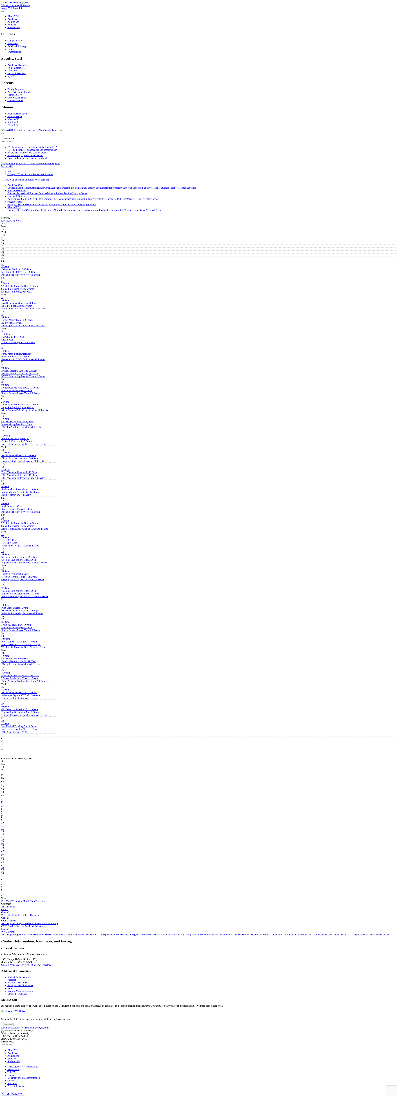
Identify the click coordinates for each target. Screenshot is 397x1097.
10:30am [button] (16, 270)
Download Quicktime (38, 1027)
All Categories (8, 923)
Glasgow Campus (312, 934)
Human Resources (16, 67)
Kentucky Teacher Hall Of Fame (111, 199)
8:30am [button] (14, 454)
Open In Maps (8, 965)
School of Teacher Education (182, 187)
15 (2, 500)
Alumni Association (17, 113)
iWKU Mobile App (17, 46)
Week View (17, 901)
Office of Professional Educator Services (27, 193)
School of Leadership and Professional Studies (145, 187)
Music (151, 934)
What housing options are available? (25, 155)
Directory (12, 70)
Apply (4, 8)
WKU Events (8, 931)
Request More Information (20, 991)
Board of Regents (130, 934)
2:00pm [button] (15, 284)
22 (2, 619)
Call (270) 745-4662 (26, 965)
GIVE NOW (18, 1011)
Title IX (11, 1072)
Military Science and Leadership (95, 187)
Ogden (18, 934)
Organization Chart (35, 210)
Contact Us (12, 1080)
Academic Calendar (17, 65)
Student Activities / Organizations (207, 934)
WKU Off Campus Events (354, 934)
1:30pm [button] (16, 609)
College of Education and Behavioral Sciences (30, 174)
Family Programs (15, 89)
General (5, 912)
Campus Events (58, 934)
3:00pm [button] (10, 341)
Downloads (7, 1025)
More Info (18, 8)
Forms (30, 204)
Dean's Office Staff (16, 210)
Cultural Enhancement (378, 934)
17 (2, 534)
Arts (75, 934)
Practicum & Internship (46, 923)
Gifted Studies (44, 199)
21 (2, 602)
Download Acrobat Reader (14, 1027)
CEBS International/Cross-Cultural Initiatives (73, 199)
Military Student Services (59, 193)
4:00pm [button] (19, 406)
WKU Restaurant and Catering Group (172, 934)
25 (2, 670)
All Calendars (8, 906)
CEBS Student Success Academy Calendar (22, 926)
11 (2, 433)
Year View (40, 901)
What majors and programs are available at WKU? (32, 147)
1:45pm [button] (19, 304)
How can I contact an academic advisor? (27, 158)
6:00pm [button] (17, 290)
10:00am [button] (19, 375)
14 (2, 483)
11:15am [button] (16, 355)
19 (2, 568)
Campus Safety (14, 40)
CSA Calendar (8, 920)
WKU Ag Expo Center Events (107, 934)
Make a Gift (13, 119)
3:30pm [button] (19, 287)
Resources (38, 204)
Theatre (242, 934)
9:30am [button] (15, 488)
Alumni (69, 934)
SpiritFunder (13, 122)
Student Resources (16, 190)
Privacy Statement (16, 1086)
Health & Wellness (16, 73)
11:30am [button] (19, 679)
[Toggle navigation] (2, 180)
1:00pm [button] (10, 606)
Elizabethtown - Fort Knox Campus (285, 934)
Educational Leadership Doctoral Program (58, 187)
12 (2, 449)
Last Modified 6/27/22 (12, 1094)
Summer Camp (231, 934)
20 (2, 585)
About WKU (13, 16)
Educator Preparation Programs (105, 210)
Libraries (143, 934)
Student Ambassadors (18, 977)
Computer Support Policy (55, 204)
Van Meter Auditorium (257, 934)
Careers (11, 1075)
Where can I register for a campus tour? (26, 152)
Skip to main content (11, 2)
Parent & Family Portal (18, 92)
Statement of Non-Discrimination (23, 1077)
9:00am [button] (15, 301)
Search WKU (8, 138)
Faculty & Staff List (17, 204)
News (57, 210)
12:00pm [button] (15, 358)
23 (2, 636)
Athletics (11, 24)
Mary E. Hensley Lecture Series (142, 199)
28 (2, 720)
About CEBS (14, 207)
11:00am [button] (18, 273)
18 (2, 551)
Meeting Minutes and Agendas (75, 210)
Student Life (13, 27)
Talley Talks (21, 923)
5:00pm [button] (16, 307)
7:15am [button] (12, 544)
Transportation (14, 51)
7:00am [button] (13, 420)
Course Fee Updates (17, 993)
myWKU (12, 76)
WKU (10, 171)
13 (2, 466)
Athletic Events (84, 934)
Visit (10, 8)
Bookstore (12, 43)
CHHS (46, 934)
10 (2, 416)
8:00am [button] (7, 504)
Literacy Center (79, 193)
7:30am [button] (11, 267)
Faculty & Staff (14, 201)
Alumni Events (14, 116)
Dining (10, 49)
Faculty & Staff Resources (20, 985)
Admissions (13, 22)
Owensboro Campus (331, 934)
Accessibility (13, 1069)
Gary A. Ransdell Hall (151, 210)
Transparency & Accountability (22, 1066)
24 (2, 653)
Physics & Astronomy (32, 934)
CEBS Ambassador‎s (130, 210)
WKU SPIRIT (14, 124)
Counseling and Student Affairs (22, 187)
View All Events (32, 274)
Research (49, 210)
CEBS (4, 909)
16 (2, 517)
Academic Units (15, 185)
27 (2, 703)
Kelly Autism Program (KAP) (22, 199)
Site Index (12, 1083)
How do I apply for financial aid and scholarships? (32, 150)
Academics (12, 19)
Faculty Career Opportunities (82, 204)
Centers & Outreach (17, 196)
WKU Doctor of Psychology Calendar (20, 915)
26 (2, 687)
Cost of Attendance (16, 97)
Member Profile (15, 100)
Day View (6, 901)
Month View (29, 901)
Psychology (117, 187)
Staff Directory (44, 965)
